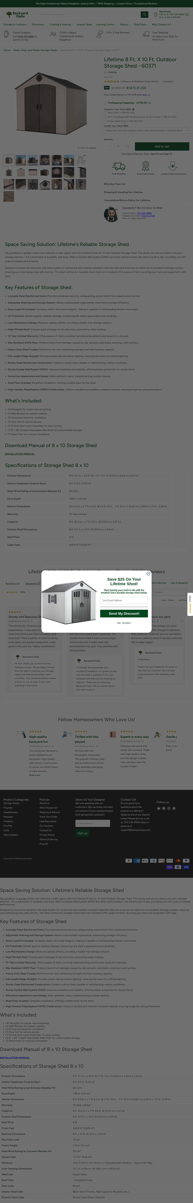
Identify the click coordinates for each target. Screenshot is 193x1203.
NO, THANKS (124, 623)
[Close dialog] (148, 573)
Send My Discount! (124, 613)
